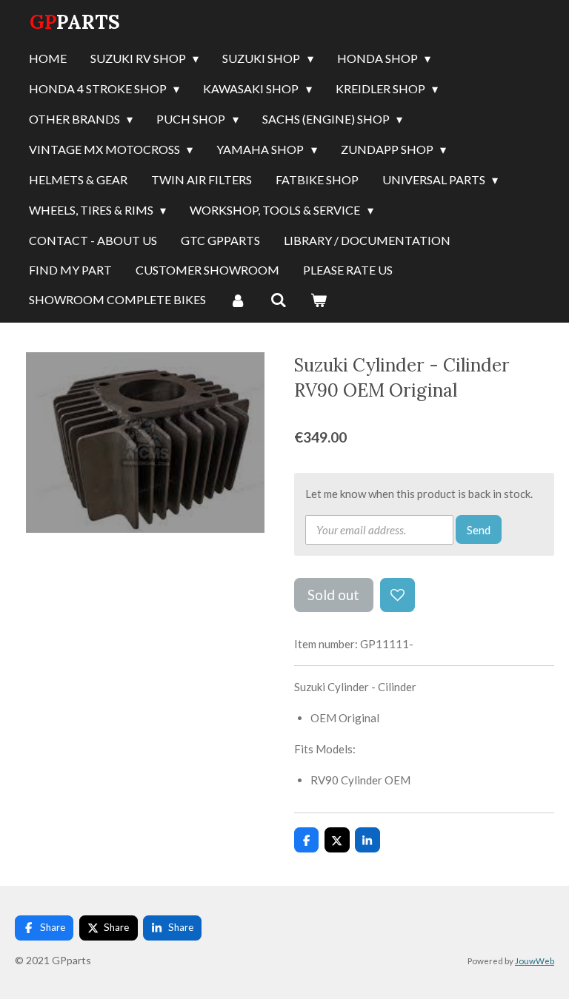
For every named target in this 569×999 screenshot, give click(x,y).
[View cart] (318, 300)
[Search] (278, 300)
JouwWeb (534, 960)
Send (478, 529)
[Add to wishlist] (397, 595)
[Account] (238, 300)
